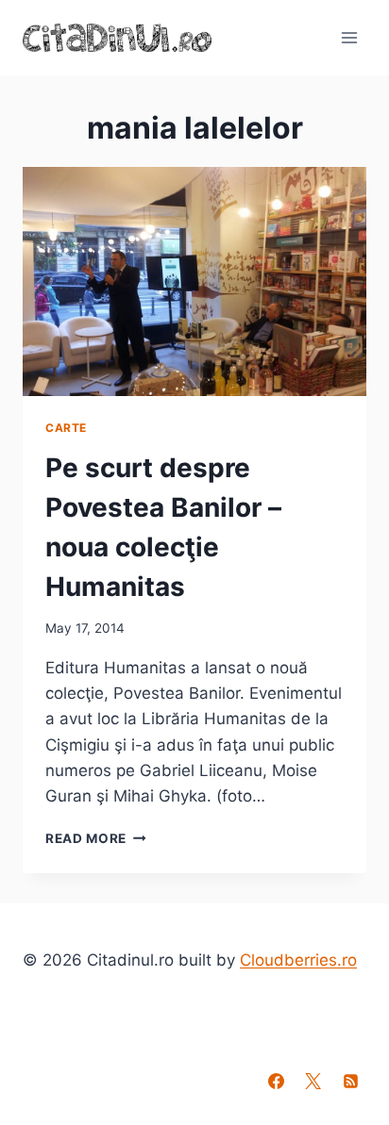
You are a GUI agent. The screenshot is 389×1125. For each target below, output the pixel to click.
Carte (66, 428)
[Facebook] (277, 1081)
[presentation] (194, 281)
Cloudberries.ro (298, 960)
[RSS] (350, 1081)
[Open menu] (348, 37)
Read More (95, 838)
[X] (313, 1081)
